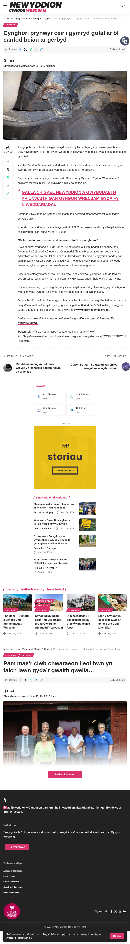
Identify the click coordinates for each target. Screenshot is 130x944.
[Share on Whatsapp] (30, 49)
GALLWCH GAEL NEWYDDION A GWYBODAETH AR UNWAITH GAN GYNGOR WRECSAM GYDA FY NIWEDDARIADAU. (70, 198)
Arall (36, 528)
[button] (117, 936)
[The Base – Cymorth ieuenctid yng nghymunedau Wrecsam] (17, 602)
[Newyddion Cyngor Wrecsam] (35, 7)
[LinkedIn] (81, 410)
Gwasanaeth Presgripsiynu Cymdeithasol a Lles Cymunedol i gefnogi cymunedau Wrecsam (53, 540)
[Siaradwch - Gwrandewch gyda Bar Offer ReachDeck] (124, 41)
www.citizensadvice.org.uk (92, 309)
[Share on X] (25, 49)
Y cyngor (10, 25)
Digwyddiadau (44, 601)
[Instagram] (49, 410)
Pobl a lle (47, 528)
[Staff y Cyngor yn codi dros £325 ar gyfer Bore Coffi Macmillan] (112, 602)
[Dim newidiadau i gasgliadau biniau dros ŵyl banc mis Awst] (81, 602)
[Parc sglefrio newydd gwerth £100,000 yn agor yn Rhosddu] (87, 564)
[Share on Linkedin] (36, 49)
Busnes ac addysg (43, 512)
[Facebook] (49, 396)
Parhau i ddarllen (65, 774)
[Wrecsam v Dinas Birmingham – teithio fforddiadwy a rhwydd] (87, 524)
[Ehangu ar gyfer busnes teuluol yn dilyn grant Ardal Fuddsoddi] (87, 508)
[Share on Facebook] (20, 49)
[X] (81, 396)
